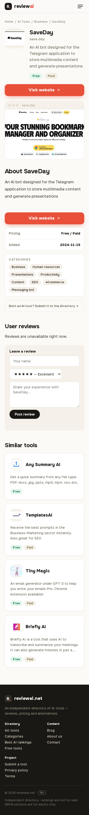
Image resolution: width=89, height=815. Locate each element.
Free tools (13, 748)
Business (41, 21)
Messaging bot (23, 290)
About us (54, 736)
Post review (25, 414)
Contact (53, 742)
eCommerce (55, 282)
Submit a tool (16, 764)
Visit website (42, 89)
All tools (12, 730)
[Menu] (80, 6)
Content (18, 282)
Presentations (22, 274)
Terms (10, 776)
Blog (51, 730)
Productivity (50, 274)
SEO (35, 282)
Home (9, 21)
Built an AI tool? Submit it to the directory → (44, 306)
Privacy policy (16, 770)
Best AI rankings (18, 742)
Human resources (46, 267)
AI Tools (24, 21)
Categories (14, 736)
